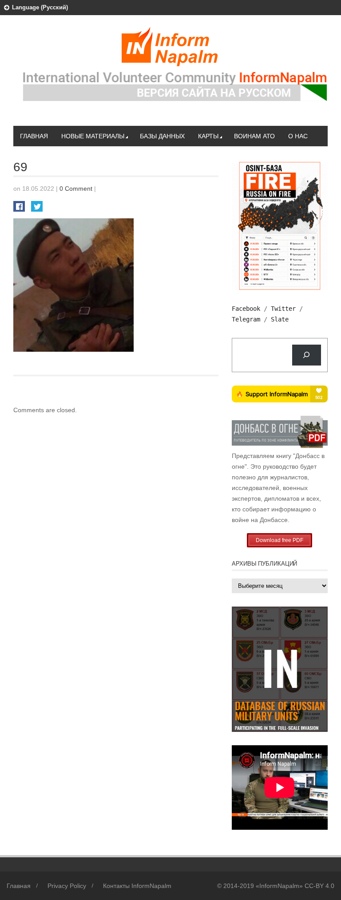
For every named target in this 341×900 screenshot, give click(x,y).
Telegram (246, 319)
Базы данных (162, 136)
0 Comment (75, 188)
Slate (280, 319)
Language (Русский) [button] (40, 7)
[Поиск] (306, 355)
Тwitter (283, 308)
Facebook (246, 308)
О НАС (298, 136)
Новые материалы (92, 136)
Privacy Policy (67, 885)
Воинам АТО (254, 136)
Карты (208, 136)
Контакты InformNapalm (137, 885)
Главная (34, 136)
